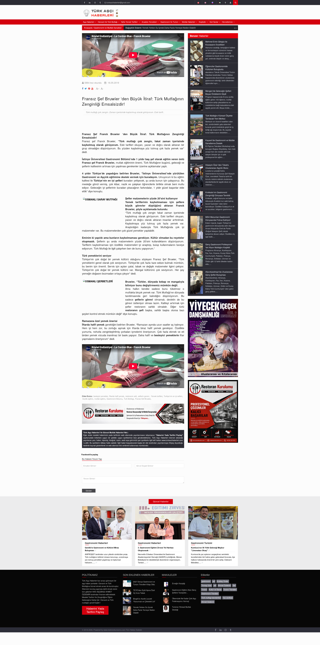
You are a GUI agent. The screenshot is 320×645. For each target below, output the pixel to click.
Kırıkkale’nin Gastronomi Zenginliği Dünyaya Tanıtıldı (217, 194)
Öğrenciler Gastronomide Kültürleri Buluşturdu (216, 68)
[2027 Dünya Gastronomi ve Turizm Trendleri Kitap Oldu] (127, 583)
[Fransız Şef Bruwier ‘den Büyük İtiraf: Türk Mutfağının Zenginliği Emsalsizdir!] (83, 88)
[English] (205, 2)
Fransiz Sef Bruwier (143, 398)
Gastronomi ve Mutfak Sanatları (108, 27)
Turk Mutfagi (129, 398)
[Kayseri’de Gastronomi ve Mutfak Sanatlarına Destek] (196, 149)
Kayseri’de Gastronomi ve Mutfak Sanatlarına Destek (220, 142)
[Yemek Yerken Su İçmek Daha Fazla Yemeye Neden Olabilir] (127, 610)
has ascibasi (228, 597)
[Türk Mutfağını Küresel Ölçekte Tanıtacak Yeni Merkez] (196, 124)
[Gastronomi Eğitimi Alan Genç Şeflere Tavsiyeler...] (166, 592)
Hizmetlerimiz (227, 22)
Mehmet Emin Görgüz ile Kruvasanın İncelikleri (216, 43)
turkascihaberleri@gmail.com (118, 2)
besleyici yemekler (101, 396)
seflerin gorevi (144, 396)
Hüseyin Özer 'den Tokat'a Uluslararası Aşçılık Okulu (217, 166)
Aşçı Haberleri (88, 22)
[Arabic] (219, 2)
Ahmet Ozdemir (224, 585)
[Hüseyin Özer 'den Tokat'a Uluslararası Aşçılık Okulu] (196, 175)
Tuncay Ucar (207, 585)
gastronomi (206, 581)
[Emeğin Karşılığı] (166, 584)
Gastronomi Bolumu (114, 398)
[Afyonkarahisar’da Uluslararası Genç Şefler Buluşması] (196, 282)
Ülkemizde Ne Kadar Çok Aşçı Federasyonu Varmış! (184, 599)
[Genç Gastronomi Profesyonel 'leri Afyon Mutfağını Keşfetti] (196, 254)
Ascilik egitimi (87, 398)
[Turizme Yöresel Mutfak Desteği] (166, 609)
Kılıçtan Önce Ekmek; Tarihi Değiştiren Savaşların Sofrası (174, 27)
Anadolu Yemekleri (149, 22)
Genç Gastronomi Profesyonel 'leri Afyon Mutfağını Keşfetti (218, 246)
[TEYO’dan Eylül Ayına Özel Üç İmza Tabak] (127, 592)
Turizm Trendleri (230, 589)
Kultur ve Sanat (215, 589)
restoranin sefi (131, 396)
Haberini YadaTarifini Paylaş (95, 610)
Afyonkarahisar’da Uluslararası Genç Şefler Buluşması (219, 273)
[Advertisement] (208, 13)
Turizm (204, 589)
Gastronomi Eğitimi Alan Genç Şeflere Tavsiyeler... (184, 591)
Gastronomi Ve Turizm (169, 22)
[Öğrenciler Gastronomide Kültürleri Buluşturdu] (196, 75)
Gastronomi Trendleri (210, 593)
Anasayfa (88, 27)
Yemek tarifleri (156, 396)
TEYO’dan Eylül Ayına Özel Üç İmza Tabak (144, 591)
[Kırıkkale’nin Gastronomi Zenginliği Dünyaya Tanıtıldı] (196, 201)
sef (213, 581)
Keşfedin (202, 22)
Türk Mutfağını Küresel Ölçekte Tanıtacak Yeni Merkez (218, 117)
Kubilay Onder (222, 581)
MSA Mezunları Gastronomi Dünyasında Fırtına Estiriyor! (217, 218)
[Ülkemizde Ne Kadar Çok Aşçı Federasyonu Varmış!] (166, 600)
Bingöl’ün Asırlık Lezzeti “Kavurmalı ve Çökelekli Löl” (144, 600)
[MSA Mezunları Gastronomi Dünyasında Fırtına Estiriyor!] (196, 227)
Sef (234, 585)
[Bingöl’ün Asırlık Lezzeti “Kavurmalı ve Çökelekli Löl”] (127, 600)
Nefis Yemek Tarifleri (129, 22)
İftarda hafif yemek (116, 396)
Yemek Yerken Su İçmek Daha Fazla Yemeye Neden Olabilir (144, 610)
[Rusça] (212, 2)
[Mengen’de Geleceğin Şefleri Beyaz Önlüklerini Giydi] (196, 99)
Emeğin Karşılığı (178, 583)
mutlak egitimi (99, 398)
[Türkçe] (198, 2)
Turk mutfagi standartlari (211, 597)
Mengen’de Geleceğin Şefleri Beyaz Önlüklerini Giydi (218, 92)
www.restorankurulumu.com (115, 629)
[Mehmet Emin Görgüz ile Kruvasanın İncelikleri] (196, 50)
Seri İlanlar (214, 22)
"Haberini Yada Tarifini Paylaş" (169, 435)
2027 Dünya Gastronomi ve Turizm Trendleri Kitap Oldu (144, 583)
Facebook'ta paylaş (89, 454)
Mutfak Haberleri (188, 22)
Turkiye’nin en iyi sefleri (173, 396)
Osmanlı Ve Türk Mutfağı (107, 22)
